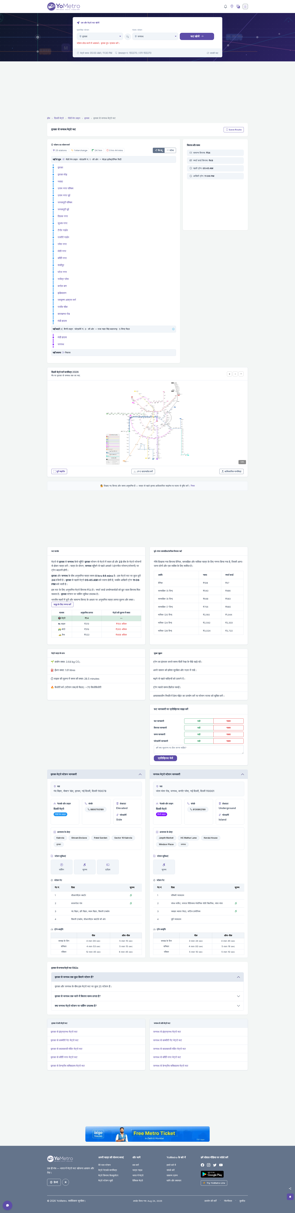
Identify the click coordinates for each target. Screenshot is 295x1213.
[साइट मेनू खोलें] (245, 6)
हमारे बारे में (171, 1164)
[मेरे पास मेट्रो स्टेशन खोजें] (231, 6)
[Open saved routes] (290, 1197)
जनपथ (61, 344)
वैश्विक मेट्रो (137, 1180)
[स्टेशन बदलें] (127, 37)
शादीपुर (61, 265)
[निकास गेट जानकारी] (63, 352)
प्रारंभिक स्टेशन (83, 30)
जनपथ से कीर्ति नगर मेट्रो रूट (167, 1057)
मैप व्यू (160, 150)
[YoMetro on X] (214, 1165)
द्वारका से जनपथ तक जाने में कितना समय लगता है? (78, 996)
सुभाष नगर (62, 223)
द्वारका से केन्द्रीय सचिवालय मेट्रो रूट (68, 1065)
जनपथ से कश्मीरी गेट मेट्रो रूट (167, 1040)
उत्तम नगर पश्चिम (65, 188)
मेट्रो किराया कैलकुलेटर (108, 1175)
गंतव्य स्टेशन (137, 30)
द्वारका (60, 167)
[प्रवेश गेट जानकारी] (63, 159)
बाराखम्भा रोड (64, 313)
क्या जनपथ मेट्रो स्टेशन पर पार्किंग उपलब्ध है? (76, 1005)
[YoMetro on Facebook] (202, 1165)
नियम (193, 485)
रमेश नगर (62, 244)
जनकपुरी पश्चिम (65, 202)
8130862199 (199, 809)
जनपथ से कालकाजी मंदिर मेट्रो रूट (169, 1048)
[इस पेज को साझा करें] (290, 1188)
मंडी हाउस (62, 320)
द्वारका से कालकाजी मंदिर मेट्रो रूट (66, 1048)
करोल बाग (62, 286)
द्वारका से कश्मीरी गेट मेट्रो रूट (65, 1040)
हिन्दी (56, 1182)
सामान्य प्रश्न (172, 1175)
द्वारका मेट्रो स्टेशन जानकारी (64, 774)
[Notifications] (225, 6)
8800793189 (97, 809)
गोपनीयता (228, 1200)
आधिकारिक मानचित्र (232, 471)
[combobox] (100, 36)
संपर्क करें (170, 1170)
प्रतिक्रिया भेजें (165, 758)
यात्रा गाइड (137, 1170)
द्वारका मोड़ (62, 174)
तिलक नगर (63, 216)
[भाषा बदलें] (238, 6)
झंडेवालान (62, 293)
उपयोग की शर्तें (210, 1200)
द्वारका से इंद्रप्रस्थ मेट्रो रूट (64, 1031)
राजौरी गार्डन (63, 237)
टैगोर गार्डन (63, 230)
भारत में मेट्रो (137, 1175)
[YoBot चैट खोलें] (7, 1205)
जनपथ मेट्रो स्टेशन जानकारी (166, 774)
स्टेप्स (172, 150)
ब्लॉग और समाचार (174, 1180)
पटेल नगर (62, 272)
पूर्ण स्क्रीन (61, 471)
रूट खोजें (195, 36)
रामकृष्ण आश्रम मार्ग (67, 299)
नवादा (60, 181)
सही (198, 721)
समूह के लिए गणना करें (62, 604)
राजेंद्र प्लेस (63, 279)
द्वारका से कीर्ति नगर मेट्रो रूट (64, 1057)
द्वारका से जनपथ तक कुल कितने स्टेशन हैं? (74, 977)
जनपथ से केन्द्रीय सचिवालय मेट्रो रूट (170, 1065)
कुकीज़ (242, 1200)
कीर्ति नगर (62, 258)
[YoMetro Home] (63, 6)
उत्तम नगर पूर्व (64, 195)
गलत (228, 721)
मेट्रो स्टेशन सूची (105, 1180)
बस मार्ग (135, 1164)
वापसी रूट (214, 53)
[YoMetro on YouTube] (221, 1165)
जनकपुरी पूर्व (63, 209)
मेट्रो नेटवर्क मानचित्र (107, 1170)
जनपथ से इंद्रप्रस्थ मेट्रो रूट (167, 1031)
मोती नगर (62, 251)
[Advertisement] (147, 89)
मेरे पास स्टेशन (104, 1164)
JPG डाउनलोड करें (145, 471)
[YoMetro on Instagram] (208, 1165)
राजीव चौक (63, 306)
